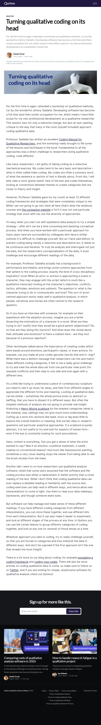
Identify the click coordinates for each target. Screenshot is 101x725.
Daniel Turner (19, 54)
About (44, 691)
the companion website (36, 209)
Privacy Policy (54, 691)
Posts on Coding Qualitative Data (60, 697)
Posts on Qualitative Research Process (60, 704)
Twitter (14, 570)
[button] (95, 3)
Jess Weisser (62, 673)
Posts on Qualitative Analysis (60, 694)
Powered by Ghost (90, 691)
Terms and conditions (69, 691)
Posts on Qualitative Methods (60, 700)
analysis (10, 16)
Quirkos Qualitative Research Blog (15, 691)
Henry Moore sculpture (35, 408)
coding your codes (45, 561)
